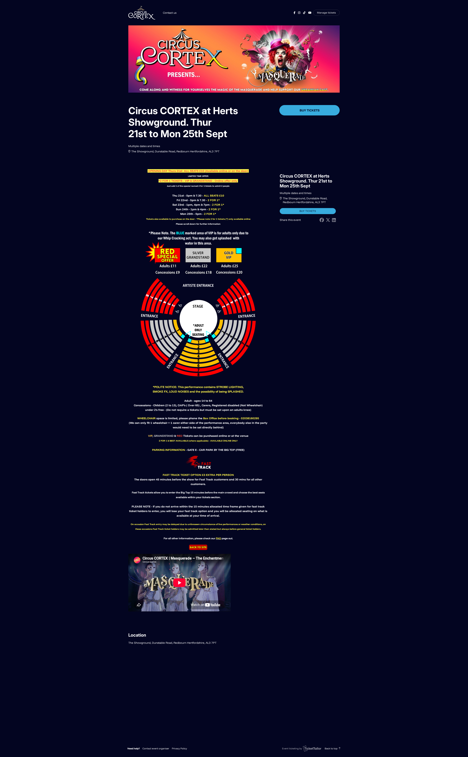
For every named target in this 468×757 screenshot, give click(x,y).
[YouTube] (309, 12)
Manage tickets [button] (326, 12)
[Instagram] (299, 12)
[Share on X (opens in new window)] (328, 220)
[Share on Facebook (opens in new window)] (322, 220)
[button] (155, 748)
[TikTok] (304, 12)
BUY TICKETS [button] (310, 110)
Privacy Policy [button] (179, 748)
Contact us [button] (169, 12)
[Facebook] (294, 12)
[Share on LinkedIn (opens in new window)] (334, 220)
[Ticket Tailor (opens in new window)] (312, 748)
